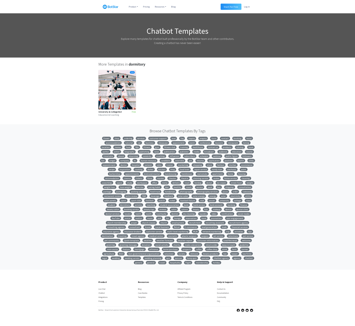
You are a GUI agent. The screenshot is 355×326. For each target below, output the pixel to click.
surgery (204, 236)
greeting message (128, 244)
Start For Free (231, 6)
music (150, 218)
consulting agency (116, 227)
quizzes (178, 258)
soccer (212, 200)
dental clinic (242, 209)
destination (107, 236)
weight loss (109, 187)
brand (147, 227)
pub (159, 218)
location (106, 147)
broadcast (209, 151)
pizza (225, 191)
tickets (139, 178)
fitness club (169, 147)
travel (162, 262)
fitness (147, 147)
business (149, 142)
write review (131, 196)
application (214, 160)
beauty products (210, 253)
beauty (196, 209)
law (225, 253)
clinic (251, 160)
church (163, 222)
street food (236, 182)
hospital (136, 165)
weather (148, 240)
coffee (199, 249)
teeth (138, 213)
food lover (184, 169)
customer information (208, 240)
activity (138, 205)
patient (148, 165)
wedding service (132, 258)
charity (176, 244)
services (141, 138)
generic (138, 262)
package (107, 191)
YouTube (116, 218)
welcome (246, 240)
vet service (218, 236)
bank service (199, 205)
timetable (108, 156)
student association (169, 205)
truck (187, 182)
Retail (177, 227)
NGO (121, 253)
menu (164, 182)
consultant (134, 227)
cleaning (246, 178)
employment (178, 222)
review (216, 178)
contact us (213, 147)
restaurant (233, 142)
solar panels (110, 200)
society (181, 253)
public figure (232, 156)
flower (106, 138)
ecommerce (246, 165)
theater (172, 178)
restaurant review (112, 196)
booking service (131, 209)
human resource (148, 160)
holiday (216, 262)
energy (213, 196)
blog (172, 169)
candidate (165, 160)
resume (200, 160)
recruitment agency (238, 222)
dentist (174, 213)
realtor (138, 218)
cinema (127, 178)
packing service (138, 191)
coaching (160, 156)
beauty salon (113, 209)
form (213, 138)
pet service (248, 236)
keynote (219, 142)
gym (157, 147)
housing (242, 173)
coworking (107, 182)
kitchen (161, 169)
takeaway (247, 191)
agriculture (109, 253)
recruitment (195, 222)
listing (246, 142)
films (149, 178)
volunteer (169, 253)
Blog (173, 6)
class (248, 200)
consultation (245, 187)
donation (146, 244)
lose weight (125, 187)
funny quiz (192, 258)
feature (126, 249)
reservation (191, 218)
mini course (112, 249)
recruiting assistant (215, 222)
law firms (247, 253)
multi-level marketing (177, 231)
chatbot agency (221, 258)
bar (167, 218)
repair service (200, 169)
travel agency (138, 236)
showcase (163, 142)
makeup (216, 209)
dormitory (125, 205)
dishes (150, 169)
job (190, 160)
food (128, 147)
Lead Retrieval (230, 240)
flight (188, 262)
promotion (216, 218)
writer (117, 151)
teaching (151, 205)
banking (231, 205)
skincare (194, 253)
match (162, 200)
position (229, 160)
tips (250, 231)
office (154, 182)
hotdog (197, 182)
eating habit (154, 187)
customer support (158, 138)
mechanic (231, 169)
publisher (184, 151)
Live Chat (101, 289)
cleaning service (200, 178)
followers (247, 156)
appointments (132, 173)
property (187, 249)
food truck (155, 191)
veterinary (233, 236)
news (156, 151)
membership (202, 262)
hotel (249, 138)
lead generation (209, 227)
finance (243, 205)
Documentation (223, 293)
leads (224, 227)
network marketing (211, 231)
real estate (202, 173)
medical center (156, 236)
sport (123, 200)
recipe (112, 169)
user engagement (234, 218)
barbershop (114, 173)
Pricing (146, 6)
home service (230, 178)
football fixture (187, 200)
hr (135, 160)
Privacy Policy (183, 293)
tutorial (129, 142)
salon (174, 209)
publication (169, 151)
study (129, 182)
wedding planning (152, 258)
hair (206, 209)
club (202, 200)
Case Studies (142, 293)
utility (248, 196)
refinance (153, 249)
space (119, 182)
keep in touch (228, 244)
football (150, 200)
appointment (109, 165)
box (218, 187)
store (209, 165)
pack (210, 187)
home (230, 173)
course (249, 151)
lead (174, 138)
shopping (197, 165)
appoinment (179, 142)
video (213, 213)
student (111, 205)
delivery (176, 182)
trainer (169, 165)
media (196, 151)
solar (223, 196)
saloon (184, 209)
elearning (133, 156)
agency (237, 258)
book (250, 147)
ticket (172, 200)
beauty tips (149, 209)
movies (160, 178)
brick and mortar (152, 173)
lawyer (234, 253)
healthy (177, 187)
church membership (116, 222)
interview (179, 160)
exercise (140, 187)
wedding (116, 258)
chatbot (249, 258)
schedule (204, 156)
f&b (137, 147)
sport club (136, 200)
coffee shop (211, 249)
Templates (142, 297)
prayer (134, 222)
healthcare (198, 147)
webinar (217, 156)
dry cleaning (189, 213)
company (124, 160)
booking (237, 138)
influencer (174, 156)
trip (228, 231)
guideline (244, 244)
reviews (162, 209)
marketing (183, 165)
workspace (142, 182)
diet (167, 187)
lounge (177, 218)
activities (238, 231)
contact (225, 138)
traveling (122, 236)
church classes (149, 222)
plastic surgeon (189, 236)
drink (224, 249)
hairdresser (187, 173)
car (139, 142)
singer (112, 160)
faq (182, 138)
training (184, 147)
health (240, 160)
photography (186, 191)
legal (104, 258)
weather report (185, 240)
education (236, 151)
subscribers (189, 156)
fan (102, 160)
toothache (161, 213)
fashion (220, 165)
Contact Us (221, 289)
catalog (240, 147)
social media (243, 213)
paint (243, 169)
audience (223, 151)
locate (128, 213)
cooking (139, 169)
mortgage (139, 249)
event (192, 142)
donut (209, 182)
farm (234, 249)
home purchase (170, 249)
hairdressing (171, 173)
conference (205, 142)
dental (228, 209)
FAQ (218, 301)
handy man (217, 169)
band (203, 218)
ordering (128, 138)
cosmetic (172, 236)
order (235, 191)
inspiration (125, 169)
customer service (154, 231)
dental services (113, 213)
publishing (144, 151)
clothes (232, 165)
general (150, 262)
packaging (121, 191)
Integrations (102, 297)
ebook (121, 156)
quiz (168, 258)
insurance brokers (132, 231)
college (237, 200)
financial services (240, 227)
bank (186, 205)
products (227, 147)
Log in (247, 6)
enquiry (203, 138)
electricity (235, 196)
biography (129, 151)
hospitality (175, 262)
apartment (217, 173)
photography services (207, 191)
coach (189, 187)
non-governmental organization (143, 253)
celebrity (147, 156)
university (224, 200)
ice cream (221, 182)
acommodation (113, 142)
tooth (148, 213)
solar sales (183, 196)
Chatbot (101, 293)
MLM (195, 231)
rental (127, 218)
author (105, 151)
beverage (155, 196)
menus (118, 147)
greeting (110, 244)
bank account (216, 205)
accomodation (112, 178)
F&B (144, 196)
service (199, 187)
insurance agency (111, 231)
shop (117, 138)
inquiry (191, 138)
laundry (203, 213)
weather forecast (165, 240)
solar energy (199, 196)
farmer (244, 249)
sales (159, 165)
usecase (205, 258)
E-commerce (191, 227)
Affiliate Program (184, 289)
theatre (184, 178)
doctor (124, 165)
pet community (111, 240)
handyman (170, 191)
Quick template (131, 240)
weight (250, 182)
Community (221, 297)
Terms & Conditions (185, 297)
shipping (229, 187)
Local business (162, 227)
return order (211, 244)
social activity (161, 244)
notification (227, 213)
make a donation (193, 244)
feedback (168, 196)
